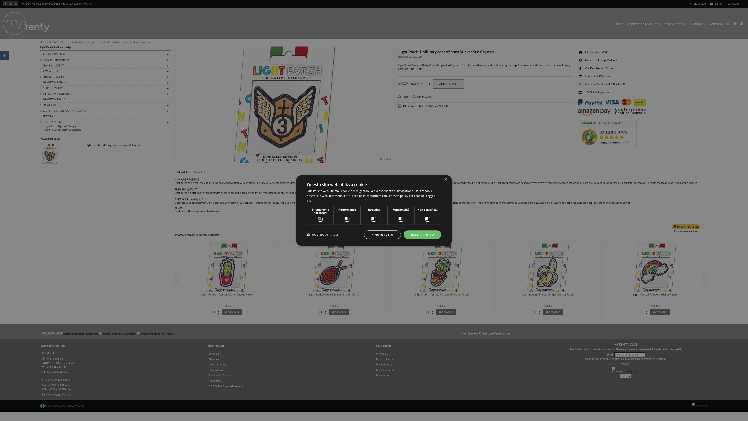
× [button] (445, 179)
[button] (322, 235)
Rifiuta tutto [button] (382, 234)
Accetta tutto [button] (422, 234)
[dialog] (374, 210)
